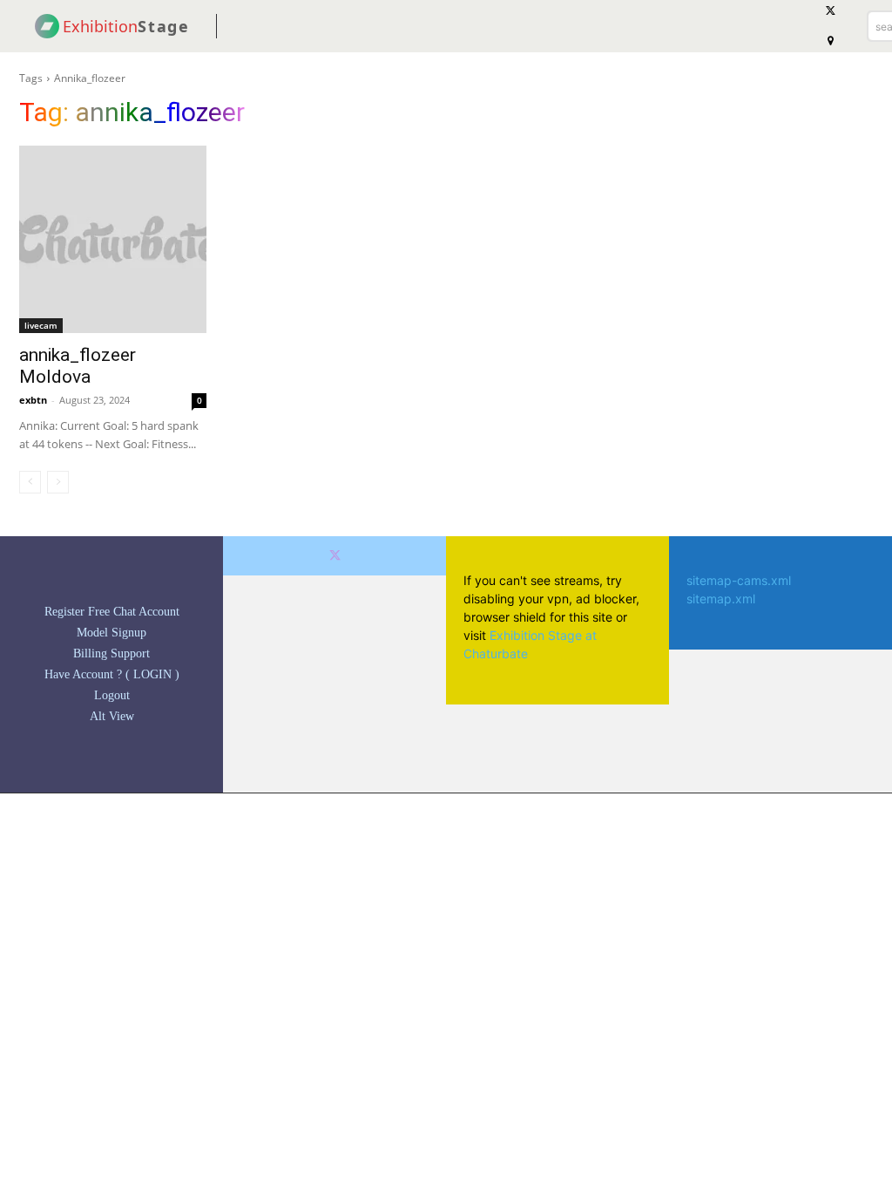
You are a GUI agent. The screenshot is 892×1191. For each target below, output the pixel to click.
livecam (40, 325)
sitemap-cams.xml (738, 580)
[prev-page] (30, 482)
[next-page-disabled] (58, 482)
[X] (335, 556)
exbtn (33, 399)
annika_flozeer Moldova (77, 365)
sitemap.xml (720, 598)
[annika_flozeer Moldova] (112, 239)
